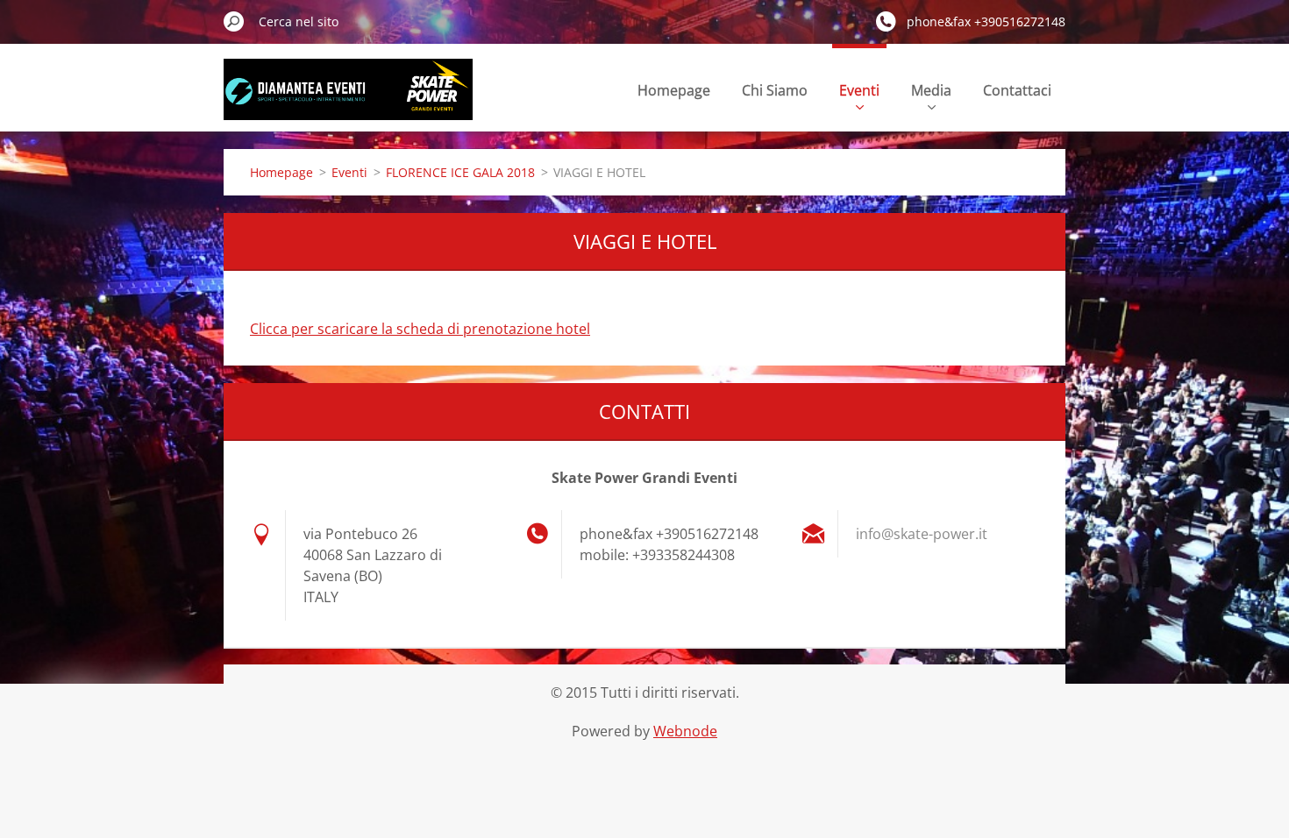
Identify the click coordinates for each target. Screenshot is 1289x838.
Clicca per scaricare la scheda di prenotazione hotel (420, 328)
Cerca (234, 21)
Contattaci (1017, 90)
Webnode (685, 731)
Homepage (673, 90)
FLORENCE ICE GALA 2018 (460, 172)
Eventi (859, 90)
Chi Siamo (775, 90)
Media (931, 90)
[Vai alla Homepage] (348, 99)
